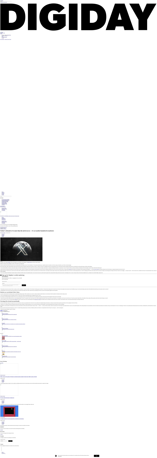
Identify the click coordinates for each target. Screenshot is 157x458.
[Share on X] (2, 310)
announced (70, 269)
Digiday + (3, 39)
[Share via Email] (3, 310)
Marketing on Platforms (3, 228)
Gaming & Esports (4, 203)
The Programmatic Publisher (5, 199)
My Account (2, 206)
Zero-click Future (2, 417)
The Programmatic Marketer (5, 200)
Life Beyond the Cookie (5, 201)
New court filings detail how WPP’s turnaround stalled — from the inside (11, 341)
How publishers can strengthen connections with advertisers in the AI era (11, 351)
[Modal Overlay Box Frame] (78, 281)
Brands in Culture (4, 202)
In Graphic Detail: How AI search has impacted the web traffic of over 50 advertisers (12, 418)
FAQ (2, 36)
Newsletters (3, 210)
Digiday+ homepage (4, 35)
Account (1, 434)
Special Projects (4, 208)
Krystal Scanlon (3, 232)
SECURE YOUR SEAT (3, 227)
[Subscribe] (1, 32)
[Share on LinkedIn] (0, 310)
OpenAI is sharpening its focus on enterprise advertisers (9, 319)
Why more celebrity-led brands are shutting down (7, 397)
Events (8, 39)
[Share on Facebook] (1, 310)
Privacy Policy (4, 453)
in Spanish (9, 262)
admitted (16, 299)
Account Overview (4, 37)
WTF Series (3, 209)
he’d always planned (96, 269)
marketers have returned (38, 299)
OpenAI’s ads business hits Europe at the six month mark (9, 314)
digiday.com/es (30, 262)
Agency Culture (4, 340)
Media (3, 217)
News (1, 39)
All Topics (3, 204)
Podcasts (6, 39)
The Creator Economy (5, 335)
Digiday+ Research (4, 221)
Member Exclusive (2, 375)
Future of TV (3, 219)
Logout (5, 206)
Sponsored (3, 323)
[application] (78, 456)
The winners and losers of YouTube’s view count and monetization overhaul (12, 336)
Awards (10, 39)
